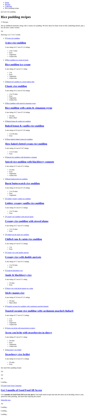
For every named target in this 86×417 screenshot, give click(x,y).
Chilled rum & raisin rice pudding (23, 239)
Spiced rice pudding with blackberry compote (29, 161)
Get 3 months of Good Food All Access (21, 390)
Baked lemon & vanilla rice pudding (24, 125)
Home (7, 2)
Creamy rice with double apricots (23, 257)
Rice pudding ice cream (17, 64)
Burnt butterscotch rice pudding (22, 183)
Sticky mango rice (14, 293)
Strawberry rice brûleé (17, 354)
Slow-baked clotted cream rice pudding (26, 143)
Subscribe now (6, 400)
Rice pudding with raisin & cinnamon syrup (28, 107)
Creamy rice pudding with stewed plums (26, 221)
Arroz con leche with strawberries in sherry (28, 332)
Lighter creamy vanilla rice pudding (24, 203)
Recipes (7, 4)
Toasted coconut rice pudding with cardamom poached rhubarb (39, 310)
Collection (8, 6)
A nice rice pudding (15, 42)
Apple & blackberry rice (18, 275)
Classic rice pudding (16, 86)
